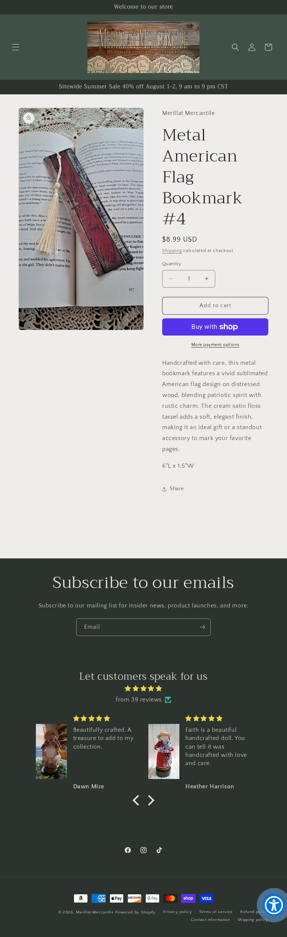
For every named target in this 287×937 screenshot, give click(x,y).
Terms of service (216, 912)
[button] (15, 47)
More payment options (215, 344)
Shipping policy (253, 920)
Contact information (210, 920)
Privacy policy (177, 912)
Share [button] (177, 489)
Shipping (172, 250)
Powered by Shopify (135, 912)
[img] (143, 688)
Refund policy (254, 912)
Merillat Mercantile (95, 912)
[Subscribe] (202, 627)
